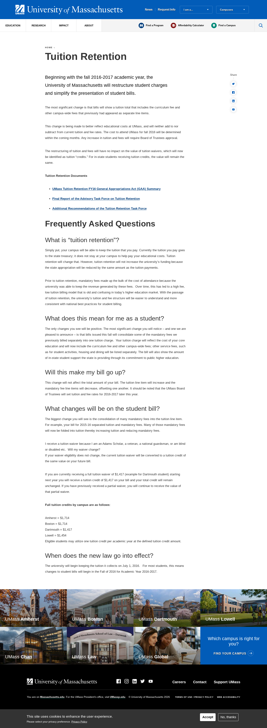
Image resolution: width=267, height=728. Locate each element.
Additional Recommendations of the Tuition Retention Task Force (99, 208)
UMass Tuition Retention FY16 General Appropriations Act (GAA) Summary (106, 189)
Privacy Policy (79, 721)
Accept (207, 717)
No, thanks (228, 717)
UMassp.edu (117, 696)
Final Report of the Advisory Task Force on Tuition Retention (96, 198)
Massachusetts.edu (52, 696)
